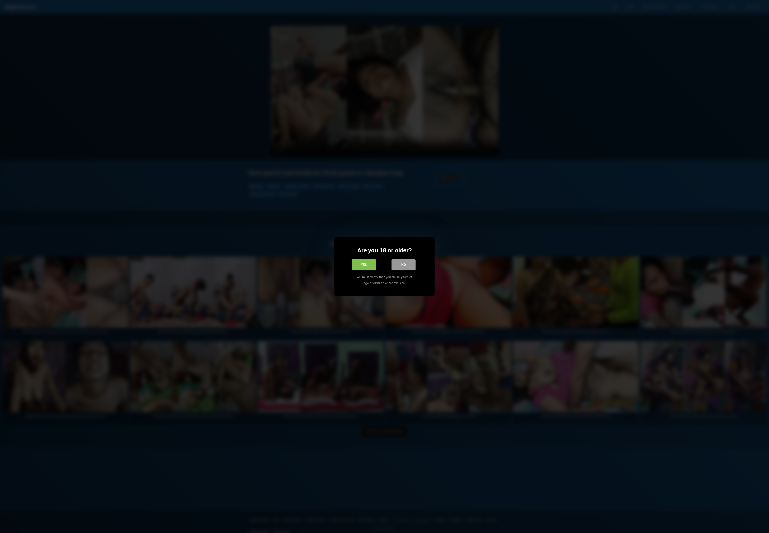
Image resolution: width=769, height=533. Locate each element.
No (403, 264)
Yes (364, 264)
